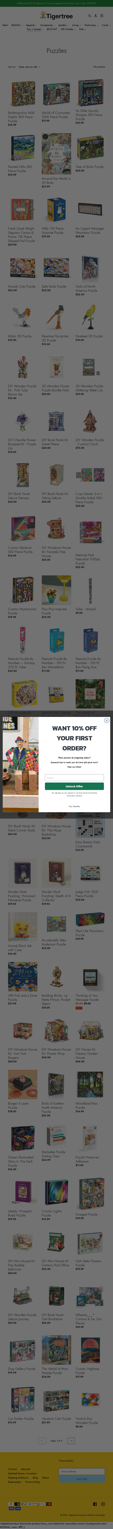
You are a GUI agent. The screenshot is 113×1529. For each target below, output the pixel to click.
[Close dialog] (106, 720)
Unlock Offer (74, 786)
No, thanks (74, 806)
